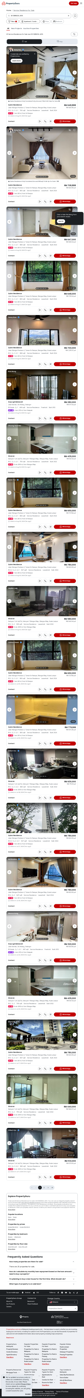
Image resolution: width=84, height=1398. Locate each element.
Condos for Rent (47, 1380)
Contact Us (31, 1298)
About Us (9, 1301)
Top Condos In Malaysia (65, 1371)
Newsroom (31, 1301)
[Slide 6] (45, 96)
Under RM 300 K (25, 1227)
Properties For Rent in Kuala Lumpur (49, 1360)
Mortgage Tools (11, 1372)
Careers (8, 1306)
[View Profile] (16, 49)
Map (61, 42)
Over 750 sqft (23, 1247)
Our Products (10, 1304)
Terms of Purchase (62, 1391)
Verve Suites (64, 1377)
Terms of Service (37, 1391)
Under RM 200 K (13, 1227)
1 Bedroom (17, 1237)
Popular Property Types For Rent (48, 1371)
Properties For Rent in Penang (49, 1355)
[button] (8, 28)
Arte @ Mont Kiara (66, 1380)
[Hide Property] (69, 49)
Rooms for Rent (47, 1382)
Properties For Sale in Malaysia (31, 1350)
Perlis (9, 1217)
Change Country (53, 1298)
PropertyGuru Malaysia (11, 1345)
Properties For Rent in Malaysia (49, 1350)
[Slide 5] (43, 96)
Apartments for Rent (47, 1376)
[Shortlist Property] (74, 49)
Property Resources (13, 1370)
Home (8, 10)
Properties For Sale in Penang (31, 1355)
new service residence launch (31, 1202)
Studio (10, 1237)
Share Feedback (32, 1304)
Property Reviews (12, 1349)
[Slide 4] (41, 96)
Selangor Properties (67, 1352)
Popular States (65, 1344)
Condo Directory (11, 1352)
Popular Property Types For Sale (30, 1371)
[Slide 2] (38, 96)
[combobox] (39, 15)
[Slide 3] (40, 96)
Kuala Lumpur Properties (64, 1348)
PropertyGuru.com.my (13, 1329)
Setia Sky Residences (67, 1375)
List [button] (26, 42)
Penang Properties (66, 1354)
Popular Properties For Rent (49, 1345)
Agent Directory (11, 1354)
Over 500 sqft (12, 1247)
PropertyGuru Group (14, 1298)
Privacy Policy (26, 1384)
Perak (15, 1217)
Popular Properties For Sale (31, 1345)
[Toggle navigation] (81, 3)
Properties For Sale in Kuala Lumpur (31, 1360)
